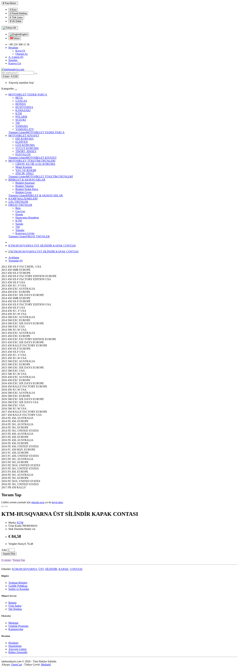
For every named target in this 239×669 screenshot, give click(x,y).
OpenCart (16, 664)
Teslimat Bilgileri (17, 582)
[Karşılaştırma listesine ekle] (6, 506)
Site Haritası (15, 608)
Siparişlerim (15, 645)
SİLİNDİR (51, 569)
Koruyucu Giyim (24, 233)
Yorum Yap (19, 559)
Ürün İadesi (14, 605)
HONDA (20, 104)
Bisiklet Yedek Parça (26, 189)
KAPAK (63, 569)
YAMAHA (21, 126)
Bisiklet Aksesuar (25, 182)
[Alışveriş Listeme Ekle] (2, 506)
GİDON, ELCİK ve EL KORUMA (35, 163)
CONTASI (76, 569)
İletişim (12, 602)
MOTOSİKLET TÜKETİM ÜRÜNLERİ (31, 160)
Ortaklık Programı (18, 625)
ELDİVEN (21, 141)
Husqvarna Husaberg (27, 217)
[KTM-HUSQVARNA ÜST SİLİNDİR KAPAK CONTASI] (43, 251)
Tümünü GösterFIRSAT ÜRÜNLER (29, 236)
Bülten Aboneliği (17, 652)
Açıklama (13, 257)
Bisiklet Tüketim (24, 186)
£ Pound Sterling (18, 13)
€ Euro (13, 9)
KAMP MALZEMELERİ (22, 198)
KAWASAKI (22, 110)
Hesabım (13, 642)
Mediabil (46, 664)
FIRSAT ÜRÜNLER (20, 204)
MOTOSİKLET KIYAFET (23, 135)
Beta (17, 208)
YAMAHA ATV (24, 129)
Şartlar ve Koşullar (18, 589)
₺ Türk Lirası (16, 17)
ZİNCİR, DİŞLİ (24, 173)
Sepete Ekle (9, 553)
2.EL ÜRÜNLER (18, 201)
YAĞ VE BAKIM (25, 170)
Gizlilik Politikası (17, 585)
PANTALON (23, 154)
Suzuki (19, 223)
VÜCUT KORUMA (27, 148)
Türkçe (16, 38)
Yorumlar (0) (15, 260)
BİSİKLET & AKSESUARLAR (26, 179)
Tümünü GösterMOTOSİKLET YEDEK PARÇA (36, 132)
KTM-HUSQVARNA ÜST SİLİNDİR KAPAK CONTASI (42, 245)
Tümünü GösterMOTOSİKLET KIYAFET (32, 157)
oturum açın (37, 502)
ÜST (41, 569)
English (24, 34)
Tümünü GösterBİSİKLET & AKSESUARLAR (35, 195)
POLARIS (21, 116)
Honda (19, 214)
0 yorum (6, 559)
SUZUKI (20, 119)
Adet (4, 549)
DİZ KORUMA (24, 138)
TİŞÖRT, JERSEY (26, 151)
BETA (19, 97)
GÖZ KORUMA (25, 145)
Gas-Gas (20, 211)
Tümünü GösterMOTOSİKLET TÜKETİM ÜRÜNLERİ (40, 176)
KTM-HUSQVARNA (24, 569)
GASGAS (21, 100)
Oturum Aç (21, 53)
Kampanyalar (15, 629)
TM (17, 122)
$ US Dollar (15, 21)
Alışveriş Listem (17, 649)
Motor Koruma (23, 167)
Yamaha (19, 230)
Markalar (13, 622)
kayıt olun (57, 502)
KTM (18, 113)
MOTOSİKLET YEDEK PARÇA (27, 94)
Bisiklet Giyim (23, 192)
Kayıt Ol (20, 50)
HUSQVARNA (24, 107)
